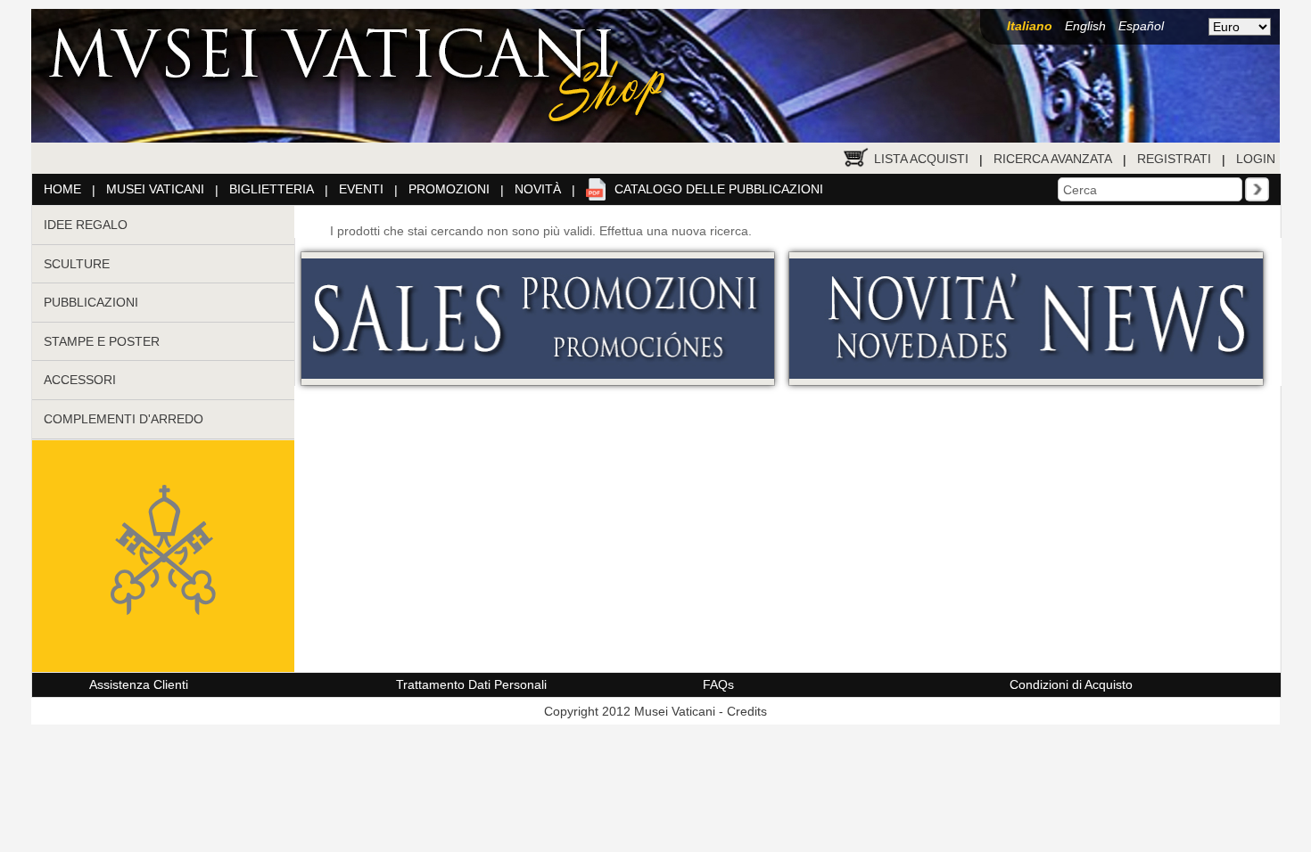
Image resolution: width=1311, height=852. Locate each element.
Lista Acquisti (921, 159)
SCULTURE (77, 264)
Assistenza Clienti (138, 684)
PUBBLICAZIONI (91, 302)
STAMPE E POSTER (102, 341)
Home (62, 189)
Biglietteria (271, 189)
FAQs (718, 684)
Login (1255, 159)
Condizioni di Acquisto (1071, 684)
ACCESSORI (80, 380)
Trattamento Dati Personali (471, 684)
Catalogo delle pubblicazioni (718, 189)
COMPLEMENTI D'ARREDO (123, 419)
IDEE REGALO (86, 224)
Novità (538, 189)
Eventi (361, 189)
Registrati (1174, 159)
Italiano (1029, 26)
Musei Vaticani (155, 189)
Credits (747, 711)
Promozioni (449, 189)
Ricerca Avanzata (1053, 159)
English (1085, 26)
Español (1141, 26)
